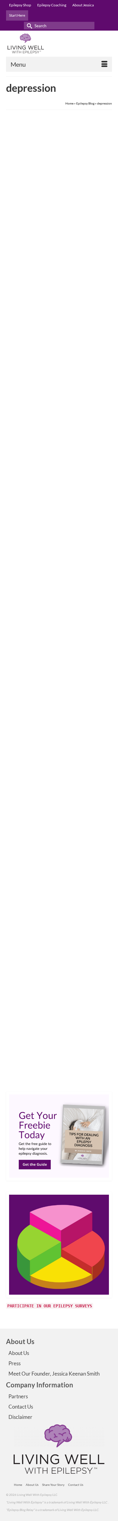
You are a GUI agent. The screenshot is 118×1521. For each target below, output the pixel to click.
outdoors (70, 820)
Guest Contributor (34, 527)
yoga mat (102, 820)
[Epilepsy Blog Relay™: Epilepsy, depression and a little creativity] (59, 892)
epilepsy (49, 1081)
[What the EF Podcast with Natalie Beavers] (59, 178)
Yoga (91, 820)
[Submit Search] (28, 25)
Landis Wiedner (32, 266)
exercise (46, 820)
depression (48, 356)
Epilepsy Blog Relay (69, 1081)
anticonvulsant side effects (32, 587)
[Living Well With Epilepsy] (59, 43)
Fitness (58, 820)
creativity (20, 1081)
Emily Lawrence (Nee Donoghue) (44, 768)
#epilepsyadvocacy (26, 356)
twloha (102, 1081)
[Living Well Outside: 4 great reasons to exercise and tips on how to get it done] (59, 659)
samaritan (89, 1081)
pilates (82, 820)
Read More (82, 338)
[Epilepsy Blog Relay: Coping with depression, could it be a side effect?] (59, 428)
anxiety (19, 820)
